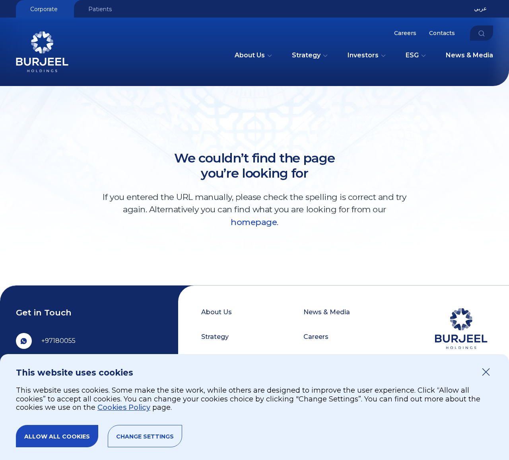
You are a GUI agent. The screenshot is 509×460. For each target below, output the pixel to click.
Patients (100, 9)
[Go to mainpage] (42, 76)
